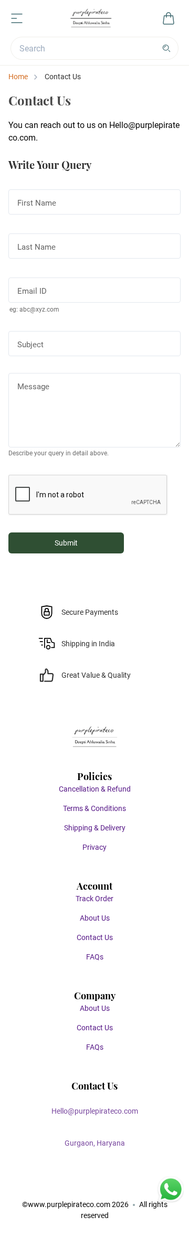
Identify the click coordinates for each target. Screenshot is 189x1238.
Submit (66, 543)
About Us (95, 918)
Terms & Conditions (94, 808)
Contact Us (95, 937)
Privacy (94, 847)
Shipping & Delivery (94, 828)
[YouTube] (126, 1184)
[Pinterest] (105, 1184)
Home (18, 76)
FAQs (94, 957)
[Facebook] (63, 1184)
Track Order (94, 898)
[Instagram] (84, 1184)
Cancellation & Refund (95, 789)
